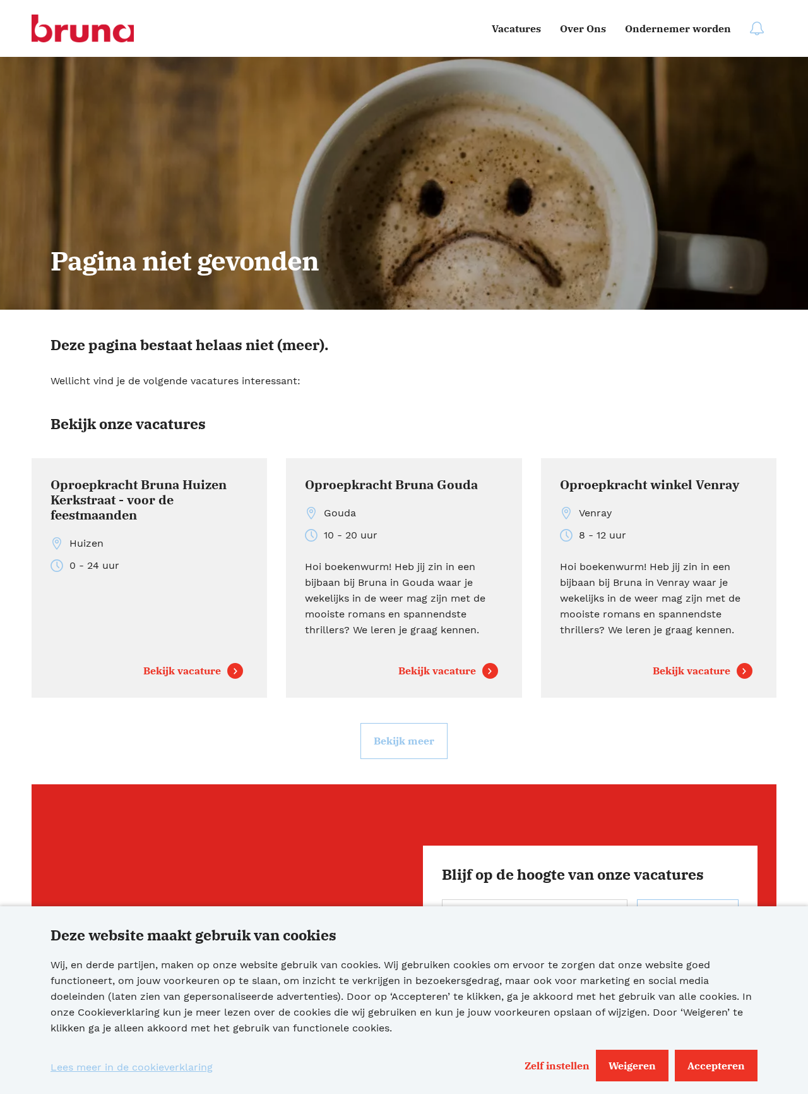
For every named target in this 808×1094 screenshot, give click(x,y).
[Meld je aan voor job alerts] (757, 28)
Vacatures (516, 28)
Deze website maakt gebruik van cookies (193, 934)
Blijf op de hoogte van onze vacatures (573, 874)
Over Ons (583, 28)
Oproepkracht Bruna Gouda (391, 485)
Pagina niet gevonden (184, 260)
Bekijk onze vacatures (128, 423)
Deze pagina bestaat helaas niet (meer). (189, 344)
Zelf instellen (557, 1065)
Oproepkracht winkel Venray (649, 485)
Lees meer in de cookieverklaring (131, 1067)
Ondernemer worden (678, 28)
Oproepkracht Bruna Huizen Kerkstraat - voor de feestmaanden (138, 500)
